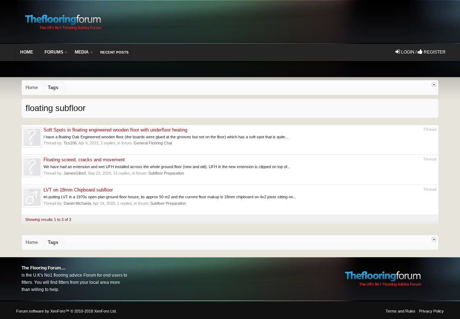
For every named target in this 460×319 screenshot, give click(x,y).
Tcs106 (70, 143)
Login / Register (423, 52)
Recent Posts (114, 52)
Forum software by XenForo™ (66, 311)
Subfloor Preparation (166, 173)
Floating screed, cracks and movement (84, 159)
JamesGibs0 (75, 173)
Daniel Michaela (77, 203)
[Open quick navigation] (434, 84)
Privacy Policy (431, 311)
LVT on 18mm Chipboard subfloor (78, 190)
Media (82, 52)
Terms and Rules (400, 311)
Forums (54, 52)
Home (26, 52)
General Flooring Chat (153, 143)
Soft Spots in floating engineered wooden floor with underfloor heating (115, 130)
